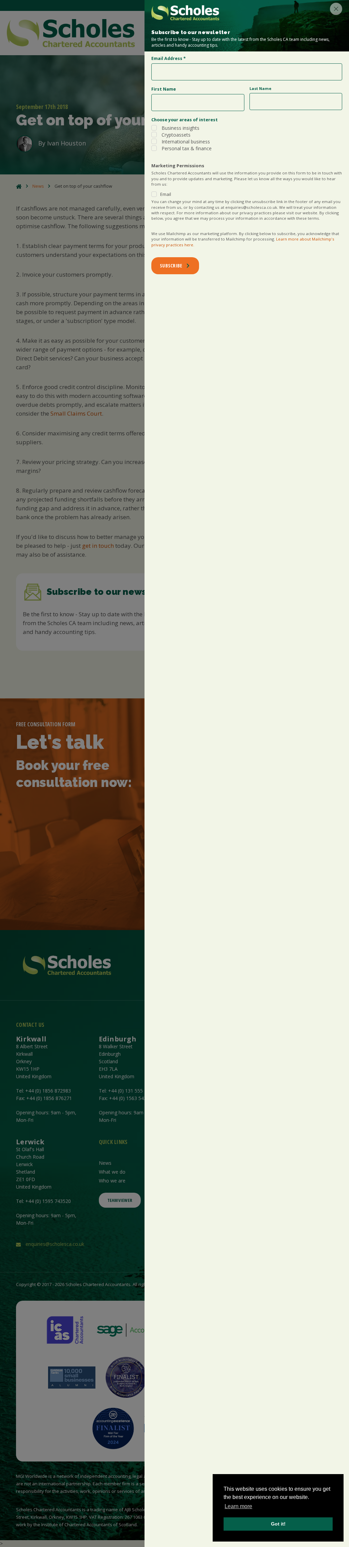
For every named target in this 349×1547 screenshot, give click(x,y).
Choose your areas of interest (184, 120)
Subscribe (171, 265)
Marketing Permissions (177, 166)
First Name (163, 89)
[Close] (336, 9)
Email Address (168, 58)
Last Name (260, 88)
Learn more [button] (238, 1506)
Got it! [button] (278, 1524)
